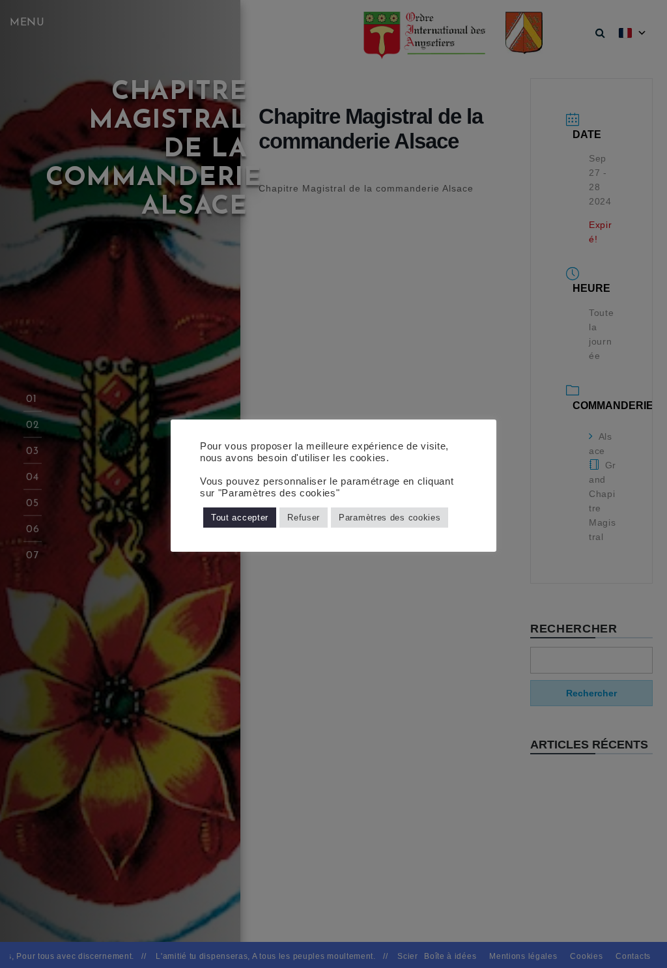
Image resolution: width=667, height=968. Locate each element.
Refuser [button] (303, 517)
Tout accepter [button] (239, 517)
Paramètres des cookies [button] (389, 517)
